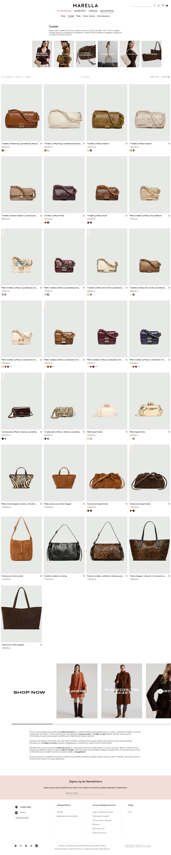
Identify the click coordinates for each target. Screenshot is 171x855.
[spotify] (26, 846)
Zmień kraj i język (22, 817)
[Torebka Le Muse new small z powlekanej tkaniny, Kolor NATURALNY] (131, 294)
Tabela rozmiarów (99, 833)
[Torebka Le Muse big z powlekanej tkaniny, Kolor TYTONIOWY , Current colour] (3, 150)
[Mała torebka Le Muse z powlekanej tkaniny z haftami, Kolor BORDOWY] (5, 294)
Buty (63, 16)
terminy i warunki (65, 845)
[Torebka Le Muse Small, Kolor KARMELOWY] (45, 222)
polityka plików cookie (97, 845)
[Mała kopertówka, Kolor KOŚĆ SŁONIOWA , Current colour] (88, 439)
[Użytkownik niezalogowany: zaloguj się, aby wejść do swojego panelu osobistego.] (159, 5)
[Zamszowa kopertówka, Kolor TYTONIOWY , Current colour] (88, 511)
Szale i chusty (89, 16)
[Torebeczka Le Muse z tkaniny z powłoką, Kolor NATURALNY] (5, 439)
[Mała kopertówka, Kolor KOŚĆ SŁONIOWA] (131, 439)
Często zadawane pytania (102, 812)
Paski (78, 16)
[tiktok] (31, 846)
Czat (130, 812)
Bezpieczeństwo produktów (67, 816)
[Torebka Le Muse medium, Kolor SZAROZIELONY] (134, 150)
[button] (165, 77)
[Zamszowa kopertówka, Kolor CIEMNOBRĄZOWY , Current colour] (133, 511)
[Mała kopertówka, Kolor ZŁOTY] (91, 439)
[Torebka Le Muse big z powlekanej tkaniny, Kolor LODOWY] (5, 150)
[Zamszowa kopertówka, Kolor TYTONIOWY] (131, 511)
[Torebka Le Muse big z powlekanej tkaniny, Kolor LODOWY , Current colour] (48, 150)
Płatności (95, 824)
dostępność (105, 849)
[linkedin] (36, 846)
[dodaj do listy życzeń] (41, 144)
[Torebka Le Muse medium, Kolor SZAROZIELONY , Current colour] (91, 150)
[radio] (42, 54)
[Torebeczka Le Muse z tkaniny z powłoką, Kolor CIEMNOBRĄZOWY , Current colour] (3, 439)
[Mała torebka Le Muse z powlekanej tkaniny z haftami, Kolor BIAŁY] (45, 294)
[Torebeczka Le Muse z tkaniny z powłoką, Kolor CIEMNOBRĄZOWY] (45, 439)
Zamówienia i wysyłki (100, 816)
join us (97, 849)
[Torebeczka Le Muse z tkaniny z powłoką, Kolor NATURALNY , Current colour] (48, 439)
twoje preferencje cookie (64, 849)
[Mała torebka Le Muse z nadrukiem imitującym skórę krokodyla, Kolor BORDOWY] (8, 367)
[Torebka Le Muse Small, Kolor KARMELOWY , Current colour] (88, 222)
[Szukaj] (154, 5)
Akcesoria (19, 77)
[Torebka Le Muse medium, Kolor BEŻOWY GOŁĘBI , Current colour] (131, 150)
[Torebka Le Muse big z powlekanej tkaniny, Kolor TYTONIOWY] (45, 150)
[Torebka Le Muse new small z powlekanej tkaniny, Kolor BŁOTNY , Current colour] (133, 294)
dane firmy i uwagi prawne (84, 849)
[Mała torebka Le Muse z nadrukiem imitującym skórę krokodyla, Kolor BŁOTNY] (5, 367)
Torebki (71, 16)
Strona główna (7, 77)
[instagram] (15, 846)
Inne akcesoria (103, 16)
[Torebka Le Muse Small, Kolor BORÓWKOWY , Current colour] (48, 222)
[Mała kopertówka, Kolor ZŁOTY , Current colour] (133, 439)
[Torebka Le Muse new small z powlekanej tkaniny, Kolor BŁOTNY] (91, 294)
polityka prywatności (80, 845)
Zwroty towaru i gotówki (101, 820)
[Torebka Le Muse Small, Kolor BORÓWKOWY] (91, 222)
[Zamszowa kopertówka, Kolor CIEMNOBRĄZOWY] (91, 511)
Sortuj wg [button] (154, 77)
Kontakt (60, 812)
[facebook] (21, 846)
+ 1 (11, 366)
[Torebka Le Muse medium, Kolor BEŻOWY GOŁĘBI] (88, 150)
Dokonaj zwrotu (98, 828)
